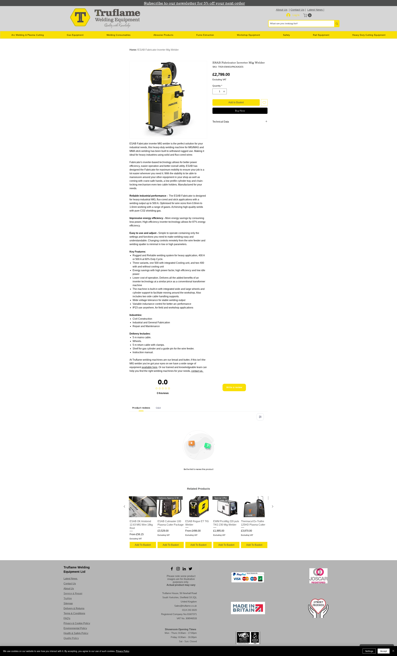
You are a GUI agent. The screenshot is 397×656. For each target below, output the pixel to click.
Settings (369, 651)
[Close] (393, 651)
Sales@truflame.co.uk (185, 605)
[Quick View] (143, 506)
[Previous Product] (124, 506)
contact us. (197, 371)
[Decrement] (215, 91)
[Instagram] (178, 568)
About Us (281, 9)
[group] (198, 522)
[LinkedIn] (184, 568)
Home (132, 49)
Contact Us (297, 9)
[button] (307, 15)
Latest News (315, 9)
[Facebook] (172, 568)
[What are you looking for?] (336, 23)
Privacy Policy (122, 651)
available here (149, 367)
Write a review (234, 387)
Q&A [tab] (158, 407)
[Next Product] (272, 506)
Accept (383, 651)
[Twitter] (190, 568)
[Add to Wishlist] (264, 102)
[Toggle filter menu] (260, 416)
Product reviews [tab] (141, 407)
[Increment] (224, 91)
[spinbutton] (219, 91)
